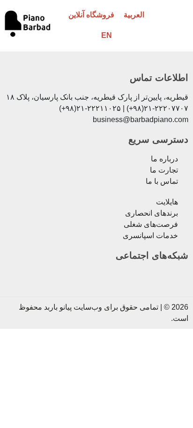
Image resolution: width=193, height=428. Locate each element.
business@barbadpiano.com (140, 119)
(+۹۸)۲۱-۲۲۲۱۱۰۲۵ (90, 108)
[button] (174, 25)
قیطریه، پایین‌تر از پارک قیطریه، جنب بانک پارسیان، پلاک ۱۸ (97, 97)
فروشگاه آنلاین (91, 15)
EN (106, 35)
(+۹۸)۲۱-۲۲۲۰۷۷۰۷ (157, 108)
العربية (134, 15)
